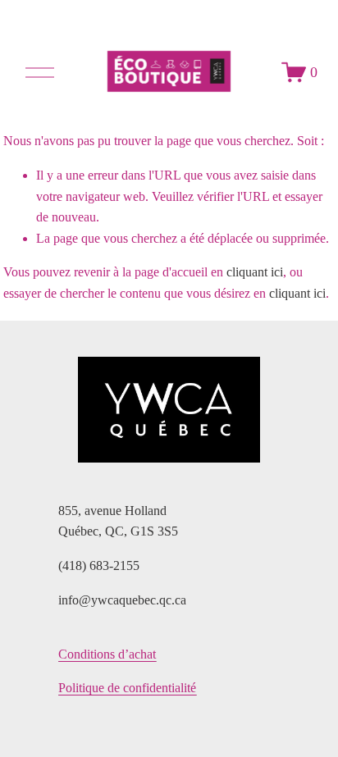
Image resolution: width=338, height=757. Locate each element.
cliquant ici (254, 272)
